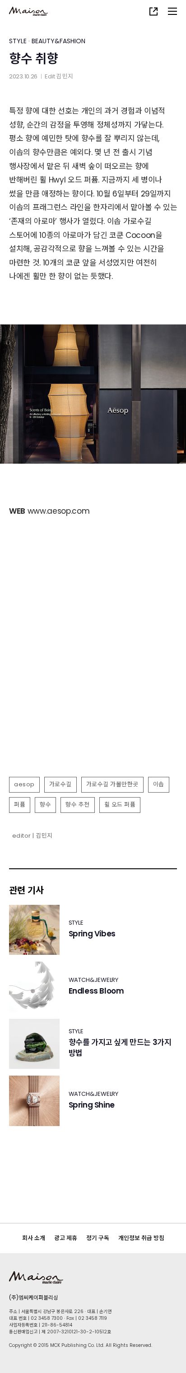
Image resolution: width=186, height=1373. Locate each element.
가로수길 (60, 784)
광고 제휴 (65, 1238)
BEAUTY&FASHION (58, 41)
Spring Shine (92, 1105)
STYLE (18, 41)
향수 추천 (77, 804)
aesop (24, 784)
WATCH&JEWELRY (94, 980)
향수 (45, 804)
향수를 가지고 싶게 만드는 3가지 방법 (120, 1047)
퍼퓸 (19, 804)
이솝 (158, 784)
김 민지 (64, 76)
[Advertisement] (93, 674)
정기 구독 (97, 1238)
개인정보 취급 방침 (141, 1238)
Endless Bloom (96, 991)
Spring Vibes (92, 934)
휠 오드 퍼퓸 (120, 804)
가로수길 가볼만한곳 (112, 784)
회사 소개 (33, 1238)
